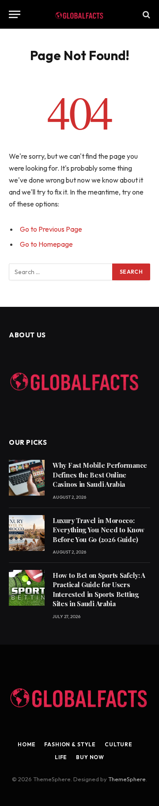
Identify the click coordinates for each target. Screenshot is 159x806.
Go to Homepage (46, 244)
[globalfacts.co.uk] (80, 14)
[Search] (145, 14)
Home (26, 744)
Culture (118, 744)
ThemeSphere (127, 779)
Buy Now (90, 757)
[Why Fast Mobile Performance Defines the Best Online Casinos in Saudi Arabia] (27, 478)
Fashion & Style (70, 744)
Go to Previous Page (51, 229)
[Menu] (14, 14)
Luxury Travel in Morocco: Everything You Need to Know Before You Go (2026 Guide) (98, 530)
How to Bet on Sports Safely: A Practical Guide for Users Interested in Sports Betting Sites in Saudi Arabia (99, 589)
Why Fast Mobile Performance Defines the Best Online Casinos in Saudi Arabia (100, 475)
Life (61, 757)
